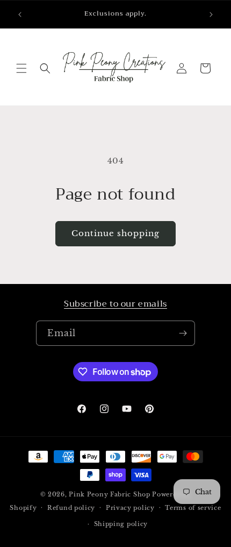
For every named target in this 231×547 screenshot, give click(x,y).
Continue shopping (115, 233)
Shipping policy (121, 524)
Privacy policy (130, 508)
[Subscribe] (182, 333)
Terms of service (193, 508)
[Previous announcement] (20, 14)
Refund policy (71, 508)
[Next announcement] (211, 14)
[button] (21, 68)
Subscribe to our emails (115, 303)
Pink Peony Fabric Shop (109, 494)
